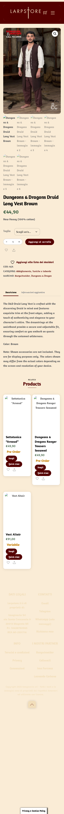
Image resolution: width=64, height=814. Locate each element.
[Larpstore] (24, 12)
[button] (55, 34)
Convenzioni (17, 668)
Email (45, 603)
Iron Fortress (45, 668)
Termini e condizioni (17, 652)
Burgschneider (45, 652)
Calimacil (45, 660)
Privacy (17, 660)
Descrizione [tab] (10, 292)
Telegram (45, 611)
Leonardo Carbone (45, 676)
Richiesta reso (45, 631)
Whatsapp (41, 619)
